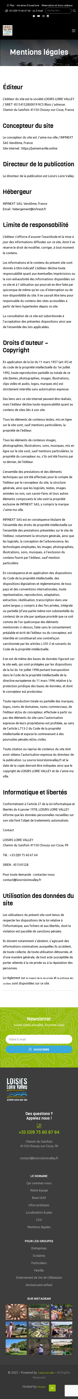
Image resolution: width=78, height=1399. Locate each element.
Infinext (41, 1387)
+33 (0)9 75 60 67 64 (19, 10)
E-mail (39, 10)
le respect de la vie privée (39, 978)
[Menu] (73, 30)
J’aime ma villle (46, 1373)
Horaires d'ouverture (28, 5)
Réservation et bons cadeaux (57, 5)
